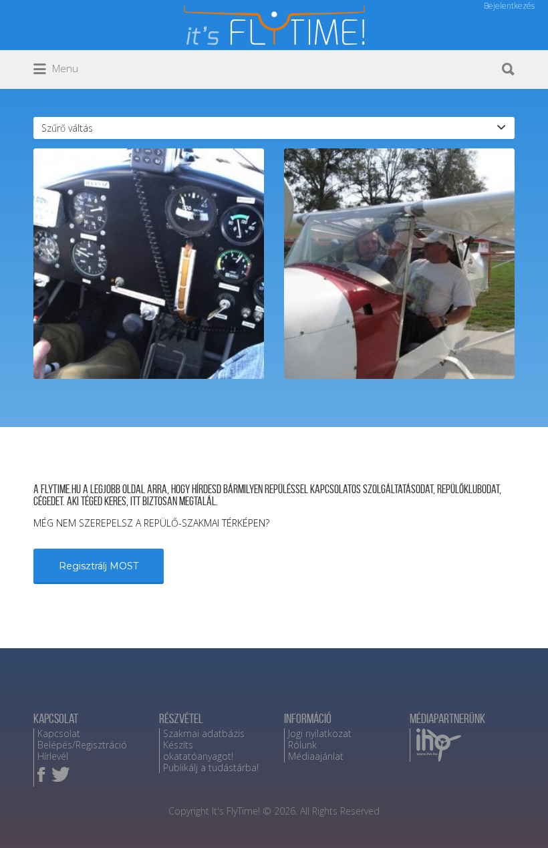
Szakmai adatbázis (204, 733)
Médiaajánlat (316, 756)
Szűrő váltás (67, 128)
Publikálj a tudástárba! (211, 767)
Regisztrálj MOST (98, 566)
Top (516, 816)
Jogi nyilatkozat (320, 733)
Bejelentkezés (509, 5)
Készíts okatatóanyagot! (198, 750)
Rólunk (302, 744)
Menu (63, 68)
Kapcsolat (58, 733)
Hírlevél (52, 756)
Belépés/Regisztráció (82, 744)
